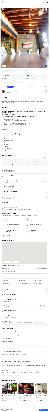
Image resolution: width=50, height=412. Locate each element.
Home (3, 5)
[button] (15, 384)
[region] (25, 38)
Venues (7, 5)
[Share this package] (43, 9)
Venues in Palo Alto (6, 375)
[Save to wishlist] (46, 9)
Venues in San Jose (28, 372)
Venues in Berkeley (38, 372)
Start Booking (44, 409)
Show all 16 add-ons (6, 235)
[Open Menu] (47, 2)
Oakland (12, 5)
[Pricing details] (9, 400)
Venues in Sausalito (16, 375)
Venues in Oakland (6, 372)
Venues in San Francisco (17, 372)
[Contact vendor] (46, 91)
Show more (4, 129)
